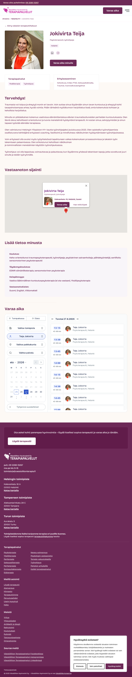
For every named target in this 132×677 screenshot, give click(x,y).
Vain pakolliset (96, 666)
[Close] (86, 186)
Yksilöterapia (10, 556)
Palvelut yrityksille (39, 566)
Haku (6, 605)
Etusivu (6, 19)
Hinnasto (8, 591)
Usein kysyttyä (11, 601)
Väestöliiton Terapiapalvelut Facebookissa (23, 654)
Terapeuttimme (11, 595)
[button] (66, 211)
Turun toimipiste (14, 516)
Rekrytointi (9, 627)
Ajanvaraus (9, 588)
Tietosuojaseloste (12, 637)
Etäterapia (9, 572)
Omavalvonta (10, 641)
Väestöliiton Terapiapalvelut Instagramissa (24, 657)
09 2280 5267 (32, 3)
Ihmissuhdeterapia (12, 569)
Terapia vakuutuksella (41, 559)
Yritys (6, 617)
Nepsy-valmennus (39, 552)
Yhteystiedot (10, 621)
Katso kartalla (11, 490)
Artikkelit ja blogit (12, 624)
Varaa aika (62, 204)
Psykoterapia (10, 552)
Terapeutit (15, 19)
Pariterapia (9, 559)
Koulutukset (9, 631)
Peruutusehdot (11, 598)
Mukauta (80, 666)
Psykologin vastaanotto (42, 556)
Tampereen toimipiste (18, 497)
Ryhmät (7, 634)
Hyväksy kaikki (114, 666)
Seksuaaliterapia (12, 562)
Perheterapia (10, 566)
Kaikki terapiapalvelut (41, 569)
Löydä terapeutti (11, 585)
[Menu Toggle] (127, 10)
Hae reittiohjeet (80, 204)
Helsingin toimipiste (16, 479)
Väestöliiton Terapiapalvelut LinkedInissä (23, 660)
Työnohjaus (36, 562)
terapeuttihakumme (43, 536)
